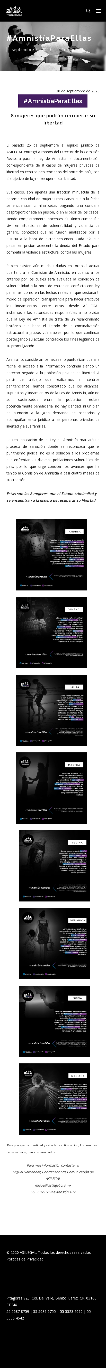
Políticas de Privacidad (24, 1259)
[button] (98, 10)
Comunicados (74, 49)
